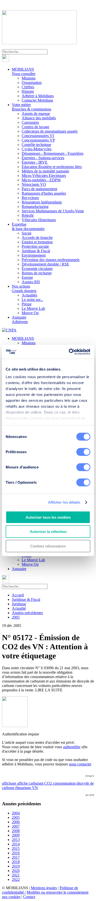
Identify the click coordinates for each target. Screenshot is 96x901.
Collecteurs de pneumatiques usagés (50, 131)
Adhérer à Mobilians (38, 96)
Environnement (34, 255)
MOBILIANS (23, 71)
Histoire (28, 91)
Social (26, 233)
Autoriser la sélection (48, 531)
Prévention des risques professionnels (51, 260)
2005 (16, 617)
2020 (16, 871)
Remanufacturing (35, 206)
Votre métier (31, 107)
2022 (16, 879)
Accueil (18, 595)
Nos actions (24, 288)
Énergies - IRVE (35, 162)
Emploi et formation (37, 242)
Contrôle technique (36, 144)
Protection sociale (35, 246)
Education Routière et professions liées (52, 167)
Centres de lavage (35, 127)
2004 (16, 813)
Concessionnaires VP (38, 140)
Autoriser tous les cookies (48, 517)
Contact (29, 897)
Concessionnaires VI (38, 136)
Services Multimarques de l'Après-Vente (53, 211)
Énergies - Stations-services (43, 158)
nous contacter (80, 764)
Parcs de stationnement (39, 189)
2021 (16, 875)
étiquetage (23, 788)
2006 (16, 822)
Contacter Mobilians (37, 100)
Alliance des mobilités (39, 118)
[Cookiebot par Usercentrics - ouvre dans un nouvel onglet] (69, 352)
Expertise (28, 226)
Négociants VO (34, 184)
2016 (16, 853)
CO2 (48, 783)
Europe (27, 277)
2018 (16, 862)
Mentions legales (44, 888)
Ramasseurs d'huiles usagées (44, 193)
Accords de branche (37, 237)
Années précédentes (27, 613)
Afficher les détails (64, 502)
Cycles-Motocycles (36, 149)
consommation (65, 783)
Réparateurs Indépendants (42, 202)
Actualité (19, 608)
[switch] (83, 452)
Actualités (29, 295)
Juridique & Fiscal (36, 251)
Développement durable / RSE (45, 264)
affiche (23, 783)
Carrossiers (30, 122)
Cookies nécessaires (48, 546)
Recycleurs (30, 198)
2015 (16, 848)
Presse (27, 304)
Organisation (32, 82)
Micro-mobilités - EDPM (41, 180)
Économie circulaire (37, 268)
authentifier (71, 747)
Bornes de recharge (37, 273)
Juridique (19, 604)
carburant (36, 783)
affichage (9, 783)
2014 (16, 844)
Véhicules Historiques (39, 220)
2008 (16, 831)
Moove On (30, 313)
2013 (16, 840)
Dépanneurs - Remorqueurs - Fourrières (52, 153)
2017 (16, 857)
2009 (16, 835)
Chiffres (28, 87)
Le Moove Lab (33, 308)
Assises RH (31, 282)
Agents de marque (36, 113)
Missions (28, 78)
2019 (16, 866)
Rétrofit (27, 215)
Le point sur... (32, 299)
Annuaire (20, 319)
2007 (16, 826)
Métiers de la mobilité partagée (45, 171)
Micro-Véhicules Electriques (44, 175)
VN (35, 788)
